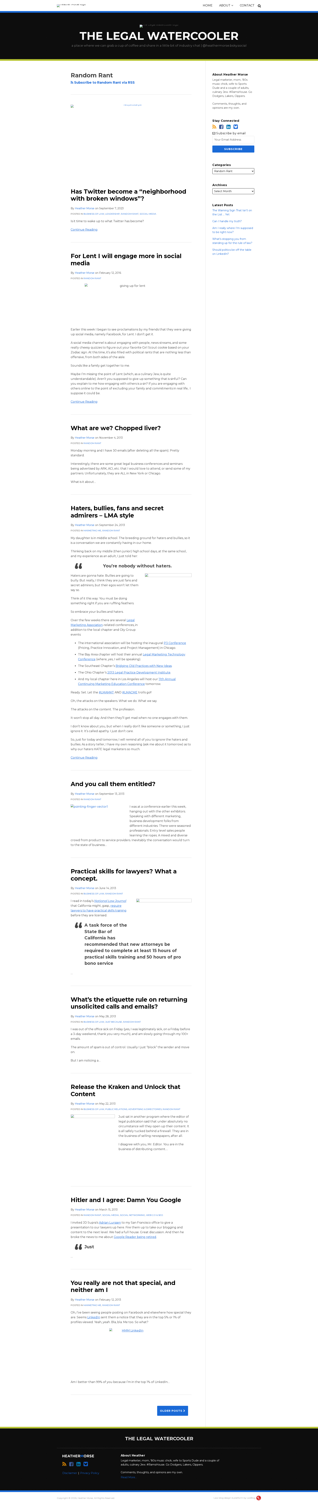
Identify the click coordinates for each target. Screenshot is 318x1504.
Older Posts (171, 1410)
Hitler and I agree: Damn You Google (126, 1200)
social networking (132, 1215)
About (224, 5)
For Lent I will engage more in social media (126, 259)
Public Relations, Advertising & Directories (133, 1109)
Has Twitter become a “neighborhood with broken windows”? (128, 195)
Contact (247, 5)
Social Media (148, 213)
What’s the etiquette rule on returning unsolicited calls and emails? (129, 1003)
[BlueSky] (236, 126)
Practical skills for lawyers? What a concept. (124, 875)
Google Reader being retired (135, 1237)
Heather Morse (84, 208)
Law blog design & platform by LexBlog (235, 1497)
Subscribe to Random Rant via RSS (104, 83)
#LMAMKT (106, 692)
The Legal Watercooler (159, 36)
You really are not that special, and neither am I (123, 1286)
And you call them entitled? (113, 784)
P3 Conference (175, 643)
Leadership (112, 213)
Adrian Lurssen (110, 1222)
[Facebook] (221, 126)
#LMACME (129, 692)
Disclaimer (69, 1473)
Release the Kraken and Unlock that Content (125, 1090)
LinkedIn (93, 1317)
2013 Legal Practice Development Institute (138, 672)
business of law (94, 213)
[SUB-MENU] (231, 5)
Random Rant (130, 213)
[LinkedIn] (228, 126)
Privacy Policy (89, 1473)
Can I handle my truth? (227, 221)
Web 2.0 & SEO (154, 1215)
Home (208, 5)
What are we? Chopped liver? (116, 428)
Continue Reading (84, 229)
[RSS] (214, 126)
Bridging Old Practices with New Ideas (144, 666)
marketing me (92, 530)
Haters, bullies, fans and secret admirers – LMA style (117, 512)
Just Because (113, 1021)
